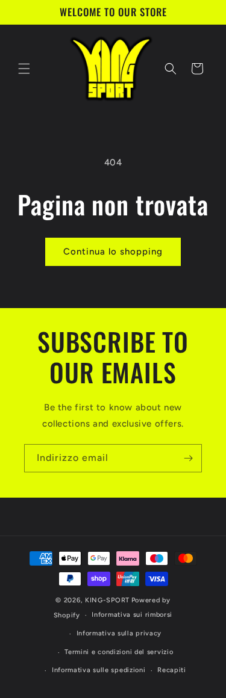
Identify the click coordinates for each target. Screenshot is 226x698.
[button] (24, 68)
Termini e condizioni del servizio (118, 652)
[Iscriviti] (188, 458)
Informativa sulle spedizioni (99, 670)
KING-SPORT (107, 600)
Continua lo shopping (113, 251)
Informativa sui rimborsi (132, 615)
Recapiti (171, 670)
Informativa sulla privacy (119, 633)
